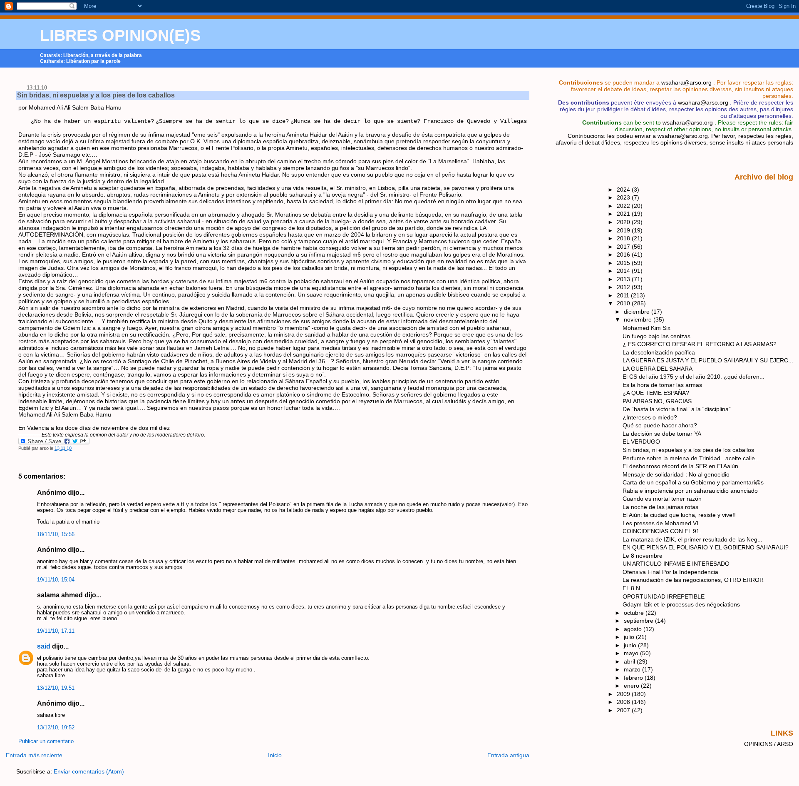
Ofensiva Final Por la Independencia (670, 572)
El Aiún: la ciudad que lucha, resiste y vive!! (679, 515)
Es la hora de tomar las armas (662, 385)
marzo (633, 669)
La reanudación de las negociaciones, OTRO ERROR (693, 579)
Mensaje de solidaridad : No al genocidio (676, 474)
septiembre (639, 620)
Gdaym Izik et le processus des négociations (681, 604)
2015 (624, 263)
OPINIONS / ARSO (768, 744)
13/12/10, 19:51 (55, 688)
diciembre (637, 311)
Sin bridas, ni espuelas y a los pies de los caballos (96, 95)
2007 (624, 710)
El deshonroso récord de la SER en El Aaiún (680, 466)
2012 (624, 287)
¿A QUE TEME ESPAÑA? (656, 392)
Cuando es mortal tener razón (662, 498)
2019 (624, 230)
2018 (624, 238)
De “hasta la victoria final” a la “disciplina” (677, 409)
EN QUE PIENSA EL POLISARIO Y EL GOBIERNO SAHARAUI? (706, 547)
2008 (624, 702)
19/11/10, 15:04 (55, 580)
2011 (624, 295)
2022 (624, 205)
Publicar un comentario (46, 741)
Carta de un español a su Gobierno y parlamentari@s (693, 482)
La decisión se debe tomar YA (662, 433)
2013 (624, 279)
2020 (624, 222)
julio (630, 637)
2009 (624, 694)
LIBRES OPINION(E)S (120, 35)
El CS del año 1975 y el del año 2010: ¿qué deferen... (693, 376)
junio (631, 645)
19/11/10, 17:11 (55, 631)
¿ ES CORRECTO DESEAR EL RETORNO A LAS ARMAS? (700, 344)
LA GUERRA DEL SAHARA (657, 368)
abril (630, 661)
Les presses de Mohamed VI (660, 523)
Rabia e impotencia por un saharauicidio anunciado (690, 490)
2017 (624, 246)
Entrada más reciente (34, 755)
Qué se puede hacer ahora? (660, 425)
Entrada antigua (508, 755)
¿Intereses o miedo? (650, 417)
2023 (624, 197)
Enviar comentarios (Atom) (89, 771)
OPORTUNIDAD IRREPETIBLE (664, 596)
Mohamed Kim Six (646, 327)
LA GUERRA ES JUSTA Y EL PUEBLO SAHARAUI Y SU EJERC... (708, 360)
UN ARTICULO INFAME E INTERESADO (676, 563)
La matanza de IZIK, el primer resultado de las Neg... (692, 539)
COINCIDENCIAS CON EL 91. (662, 531)
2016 (624, 254)
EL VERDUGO (641, 441)
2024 (624, 189)
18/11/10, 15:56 (55, 534)
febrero (634, 677)
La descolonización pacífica (659, 352)
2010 (624, 303)
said (43, 646)
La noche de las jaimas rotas (660, 507)
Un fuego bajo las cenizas (656, 336)
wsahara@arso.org (686, 82)
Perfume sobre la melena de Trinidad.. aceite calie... (691, 458)
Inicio (275, 755)
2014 (624, 270)
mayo (632, 653)
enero (632, 685)
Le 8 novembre (643, 555)
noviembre (638, 319)
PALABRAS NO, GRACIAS (657, 401)
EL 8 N (631, 588)
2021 (624, 213)
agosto (633, 629)
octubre (634, 612)
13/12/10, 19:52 (55, 728)
